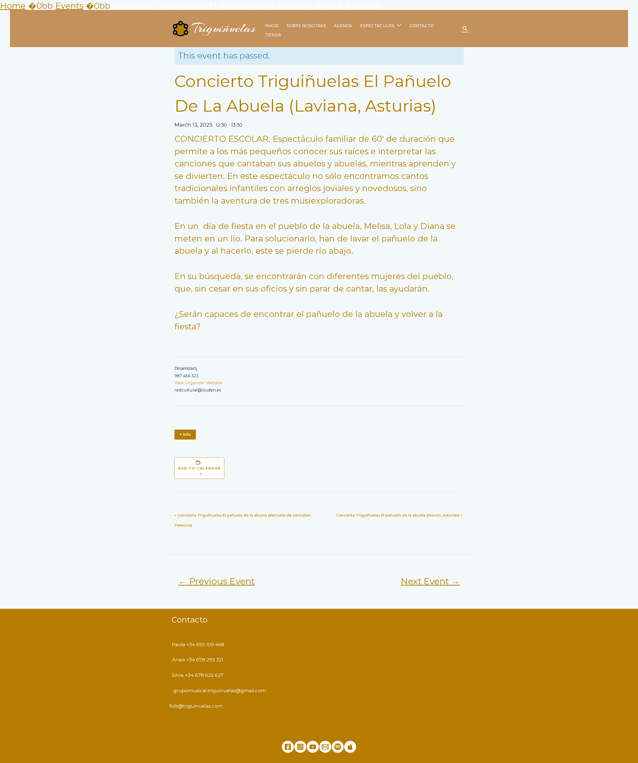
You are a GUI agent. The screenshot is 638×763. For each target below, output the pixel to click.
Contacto (422, 25)
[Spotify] (338, 747)
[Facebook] (288, 747)
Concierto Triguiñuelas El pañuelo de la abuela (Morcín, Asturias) (399, 515)
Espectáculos (377, 25)
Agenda (343, 25)
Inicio (271, 25)
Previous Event (216, 581)
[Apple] (350, 747)
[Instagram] (300, 747)
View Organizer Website (198, 383)
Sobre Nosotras (306, 25)
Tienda (273, 35)
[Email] (325, 747)
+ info (185, 434)
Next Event (430, 581)
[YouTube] (313, 747)
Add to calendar (199, 468)
